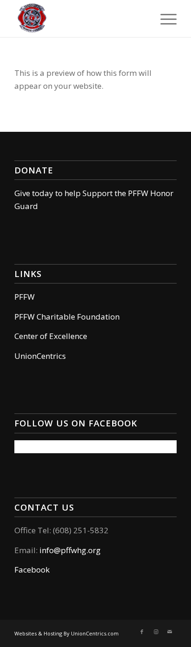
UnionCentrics (40, 356)
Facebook (32, 569)
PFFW (24, 296)
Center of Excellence (50, 336)
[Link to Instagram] (156, 632)
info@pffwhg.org (70, 550)
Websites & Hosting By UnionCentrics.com (66, 633)
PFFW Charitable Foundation (67, 316)
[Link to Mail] (170, 632)
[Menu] (164, 18)
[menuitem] (164, 18)
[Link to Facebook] (142, 632)
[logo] (79, 18)
